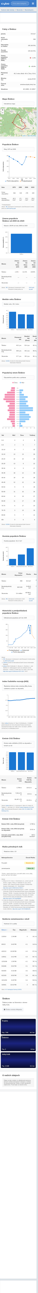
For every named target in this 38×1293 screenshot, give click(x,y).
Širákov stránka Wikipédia (14, 1009)
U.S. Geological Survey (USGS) (13, 989)
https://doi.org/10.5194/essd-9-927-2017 (13, 671)
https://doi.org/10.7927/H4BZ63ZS (21, 909)
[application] (18, 168)
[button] (20, 3)
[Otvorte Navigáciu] (33, 3)
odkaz (5, 666)
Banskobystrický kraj (31, 10)
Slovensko (19, 10)
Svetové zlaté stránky (7, 10)
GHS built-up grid (11, 208)
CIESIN (8, 361)
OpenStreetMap (32, 135)
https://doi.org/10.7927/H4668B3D (12, 898)
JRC (7, 206)
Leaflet (24, 135)
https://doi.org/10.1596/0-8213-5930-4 (13, 888)
